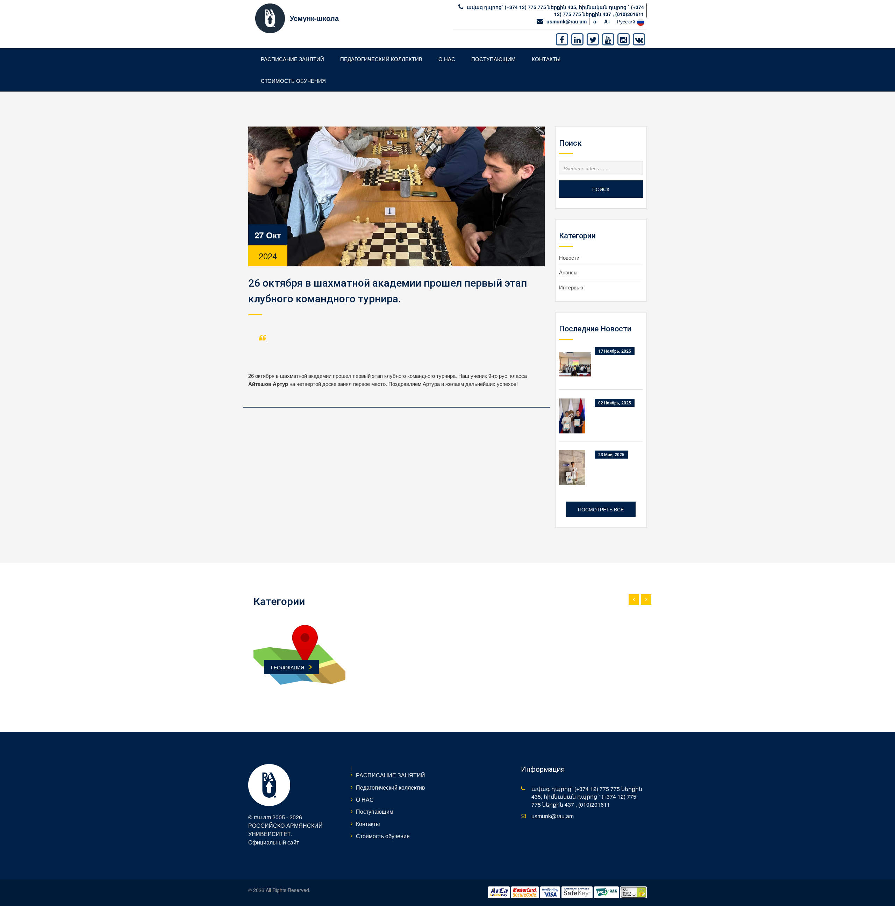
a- (595, 21)
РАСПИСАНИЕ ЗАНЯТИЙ (292, 59)
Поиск (600, 189)
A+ (607, 21)
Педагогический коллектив (381, 59)
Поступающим (493, 59)
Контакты (546, 59)
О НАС (446, 59)
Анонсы (568, 272)
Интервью (571, 287)
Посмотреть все (601, 509)
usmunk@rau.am (566, 21)
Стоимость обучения (293, 80)
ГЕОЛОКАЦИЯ (287, 667)
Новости (569, 257)
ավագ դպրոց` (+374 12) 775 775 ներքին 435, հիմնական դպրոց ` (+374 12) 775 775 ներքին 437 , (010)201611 (555, 10)
